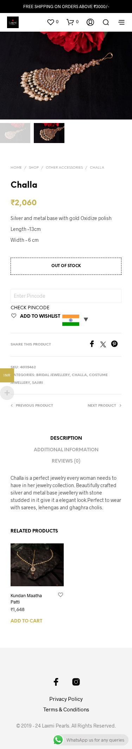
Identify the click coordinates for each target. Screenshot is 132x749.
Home (16, 168)
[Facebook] (94, 345)
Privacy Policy (66, 699)
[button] (52, 21)
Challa (97, 168)
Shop (34, 168)
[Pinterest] (116, 345)
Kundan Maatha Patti (26, 598)
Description (66, 438)
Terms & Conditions (66, 709)
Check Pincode (30, 308)
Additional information (66, 450)
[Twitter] (105, 345)
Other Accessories (64, 168)
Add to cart (26, 621)
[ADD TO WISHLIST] (60, 595)
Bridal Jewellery (53, 375)
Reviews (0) (66, 461)
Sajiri (37, 383)
